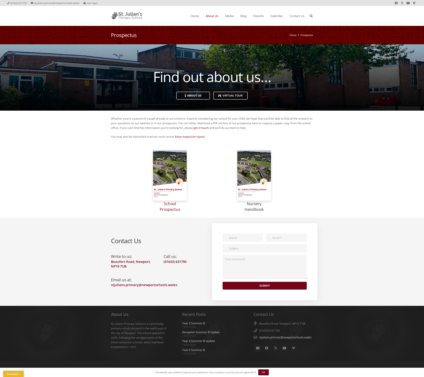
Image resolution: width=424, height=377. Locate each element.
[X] (402, 3)
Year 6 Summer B (193, 350)
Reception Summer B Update (201, 332)
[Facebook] (396, 3)
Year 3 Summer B (193, 323)
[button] (311, 15)
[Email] (258, 348)
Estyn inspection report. (190, 136)
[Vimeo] (414, 3)
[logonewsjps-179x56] (127, 16)
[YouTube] (408, 3)
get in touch (201, 128)
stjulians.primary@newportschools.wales (285, 337)
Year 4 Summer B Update (198, 341)
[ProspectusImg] (170, 175)
